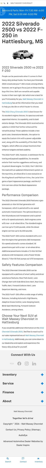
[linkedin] (34, 363)
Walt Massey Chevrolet (32, 424)
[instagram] (27, 363)
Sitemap (36, 430)
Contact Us (11, 430)
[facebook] (19, 363)
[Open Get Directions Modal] (7, 3)
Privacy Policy (23, 430)
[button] (43, 18)
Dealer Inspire (23, 445)
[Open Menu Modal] (1, 3)
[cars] (12, 363)
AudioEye (23, 435)
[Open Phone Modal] (4, 3)
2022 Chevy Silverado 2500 (16, 112)
